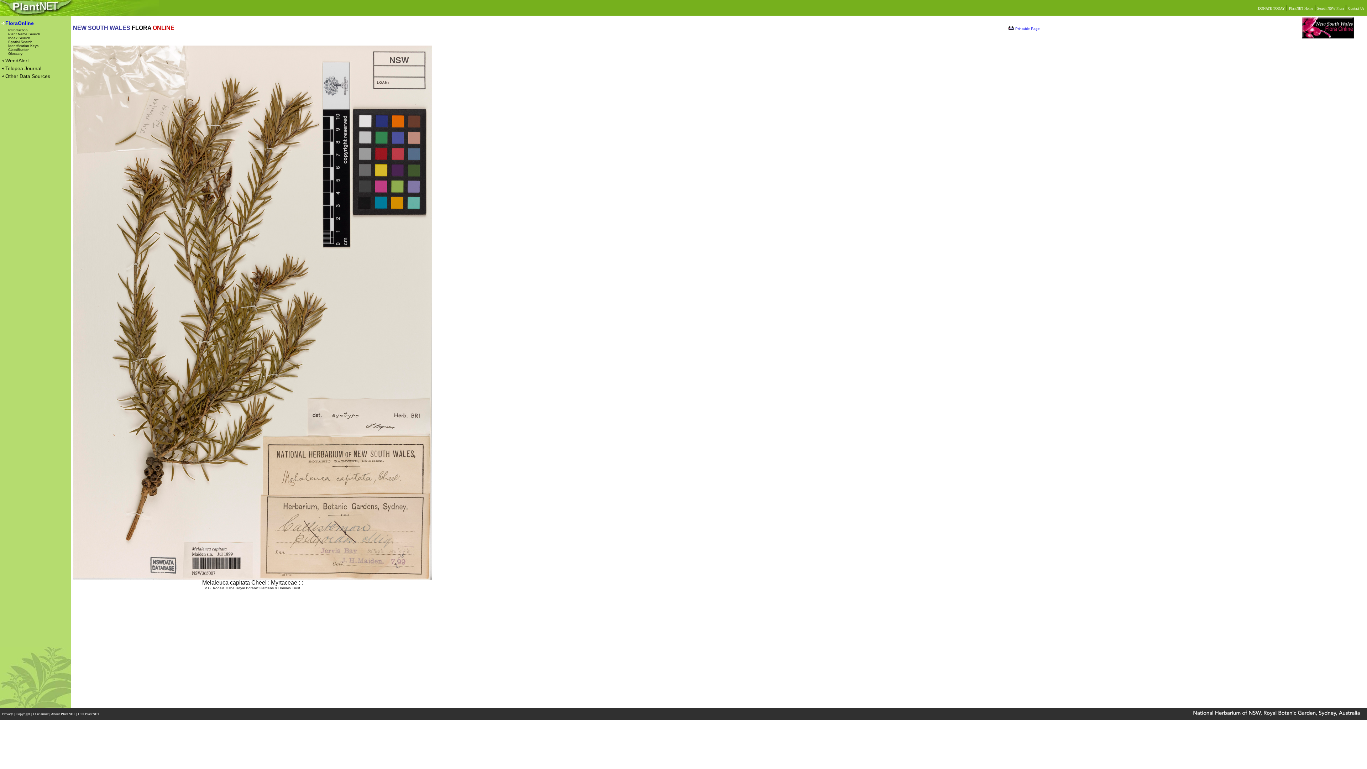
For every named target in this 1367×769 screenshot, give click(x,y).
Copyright (23, 714)
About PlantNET (63, 714)
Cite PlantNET (89, 714)
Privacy (8, 714)
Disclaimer (41, 714)
